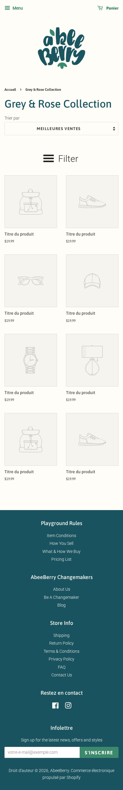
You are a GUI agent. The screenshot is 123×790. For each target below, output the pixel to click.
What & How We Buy (61, 551)
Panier (112, 8)
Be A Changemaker (61, 597)
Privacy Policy (61, 659)
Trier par (12, 118)
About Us (61, 589)
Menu (17, 8)
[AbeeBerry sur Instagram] (68, 706)
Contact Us (61, 675)
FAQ (61, 667)
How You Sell (61, 543)
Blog (61, 605)
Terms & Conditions (61, 651)
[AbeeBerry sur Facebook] (55, 706)
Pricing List (61, 559)
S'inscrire (99, 752)
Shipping (61, 635)
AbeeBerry (59, 770)
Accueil (10, 90)
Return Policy (61, 643)
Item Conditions (61, 535)
